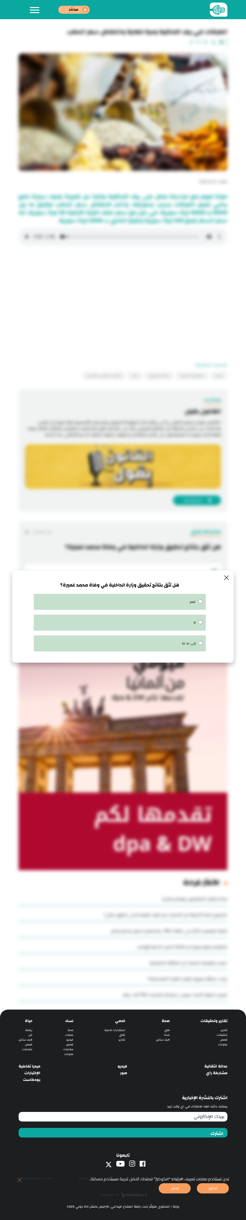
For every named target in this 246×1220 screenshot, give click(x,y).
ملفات (69, 1035)
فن (30, 1035)
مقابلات (68, 1049)
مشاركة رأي (216, 1073)
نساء (167, 1035)
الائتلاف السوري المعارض (104, 376)
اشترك (216, 1133)
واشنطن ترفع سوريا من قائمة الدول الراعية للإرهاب (182, 946)
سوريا (219, 376)
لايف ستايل (163, 1039)
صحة (166, 1021)
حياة (28, 1021)
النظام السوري (159, 376)
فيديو (69, 1039)
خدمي (120, 1021)
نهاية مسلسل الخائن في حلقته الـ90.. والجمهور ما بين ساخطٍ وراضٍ (169, 930)
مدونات (222, 1044)
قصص (223, 1039)
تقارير (224, 1030)
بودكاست (31, 1079)
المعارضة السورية (192, 376)
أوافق (213, 1188)
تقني (122, 1035)
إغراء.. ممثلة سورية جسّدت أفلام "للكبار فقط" (187, 978)
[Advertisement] (122, 306)
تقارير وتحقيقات (214, 1021)
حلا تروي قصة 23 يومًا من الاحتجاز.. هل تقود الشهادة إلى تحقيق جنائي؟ (165, 914)
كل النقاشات (41, 532)
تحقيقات (222, 1035)
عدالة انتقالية (215, 1066)
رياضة (28, 1030)
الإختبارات (32, 1073)
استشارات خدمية (114, 1030)
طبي (167, 1030)
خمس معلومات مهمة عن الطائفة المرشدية (188, 962)
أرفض (175, 1188)
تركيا (135, 376)
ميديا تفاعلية (29, 1066)
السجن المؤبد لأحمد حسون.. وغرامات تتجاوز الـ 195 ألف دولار (175, 994)
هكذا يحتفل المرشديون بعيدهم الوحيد (194, 898)
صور (123, 1073)
